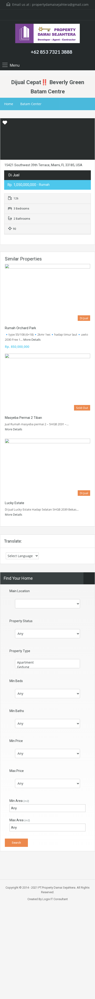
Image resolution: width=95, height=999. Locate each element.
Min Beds (16, 681)
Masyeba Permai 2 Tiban (23, 418)
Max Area (19, 820)
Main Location (19, 591)
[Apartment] (47, 662)
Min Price (16, 741)
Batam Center (31, 104)
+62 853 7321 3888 (51, 52)
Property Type (19, 651)
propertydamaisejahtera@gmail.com (60, 4)
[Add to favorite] (5, 124)
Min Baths (16, 711)
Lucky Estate (14, 503)
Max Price (16, 771)
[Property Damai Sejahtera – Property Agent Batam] (47, 34)
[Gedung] (47, 667)
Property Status (21, 621)
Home (8, 104)
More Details (32, 339)
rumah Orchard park (20, 328)
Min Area (19, 801)
